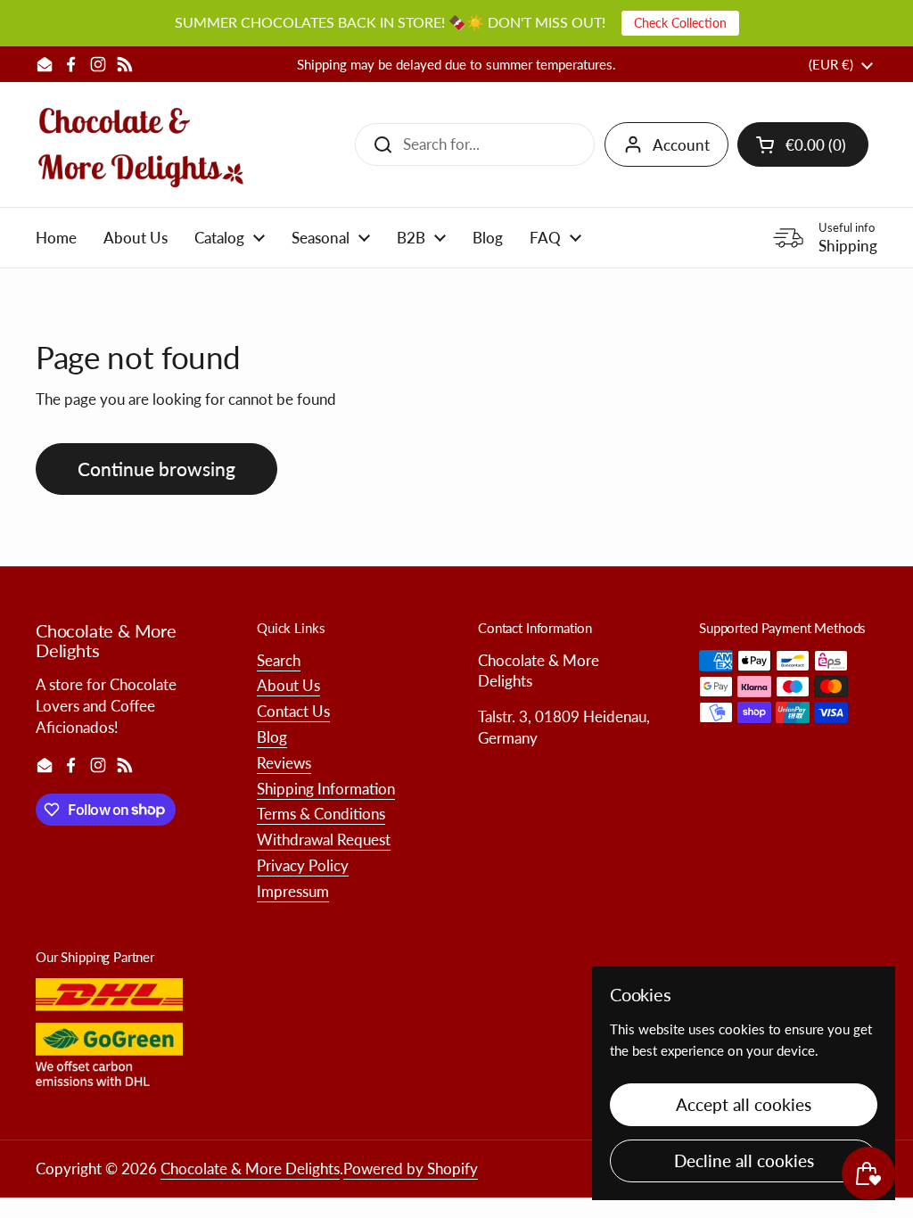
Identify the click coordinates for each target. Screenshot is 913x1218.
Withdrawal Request (324, 839)
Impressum (293, 891)
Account (681, 145)
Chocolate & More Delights (250, 1168)
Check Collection (680, 22)
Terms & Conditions (321, 813)
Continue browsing (156, 469)
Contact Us (293, 711)
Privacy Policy (303, 865)
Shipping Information (326, 788)
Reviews (284, 762)
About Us (288, 685)
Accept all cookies (743, 1104)
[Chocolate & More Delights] (141, 144)
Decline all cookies (744, 1160)
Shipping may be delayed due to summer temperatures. (456, 64)
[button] (802, 144)
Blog (272, 737)
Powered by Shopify (410, 1168)
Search (278, 660)
